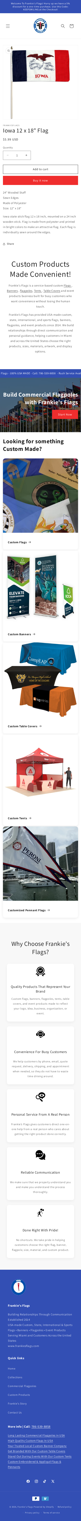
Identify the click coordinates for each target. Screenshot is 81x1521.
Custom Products (19, 1395)
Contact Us (15, 1412)
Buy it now (40, 180)
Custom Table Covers (22, 726)
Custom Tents (17, 818)
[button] (8, 26)
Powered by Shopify (44, 1506)
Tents (38, 291)
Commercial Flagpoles (22, 1386)
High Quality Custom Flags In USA (30, 1440)
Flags (68, 285)
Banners (12, 291)
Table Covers (51, 291)
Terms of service (51, 1512)
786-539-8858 (41, 1427)
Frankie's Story (17, 1403)
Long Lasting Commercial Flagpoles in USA (36, 1435)
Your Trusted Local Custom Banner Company (37, 1446)
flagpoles (26, 291)
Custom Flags (17, 542)
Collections (15, 1377)
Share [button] (10, 243)
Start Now (65, 414)
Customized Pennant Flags (27, 910)
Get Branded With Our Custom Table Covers (36, 1451)
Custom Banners (19, 634)
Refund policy (65, 1506)
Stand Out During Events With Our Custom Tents (40, 1456)
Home (11, 1368)
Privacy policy (32, 1512)
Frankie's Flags (25, 1506)
